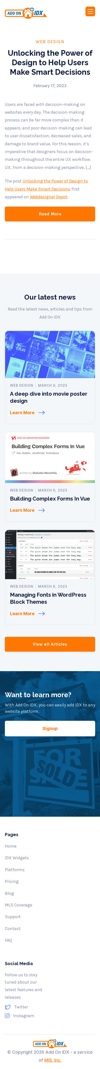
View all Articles (50, 644)
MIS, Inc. (52, 1060)
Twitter (21, 1007)
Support (13, 916)
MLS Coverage (18, 905)
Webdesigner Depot (48, 197)
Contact (13, 928)
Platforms (15, 869)
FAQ (8, 940)
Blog (9, 893)
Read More (50, 214)
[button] (90, 11)
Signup (50, 728)
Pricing (12, 881)
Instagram (23, 1015)
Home (11, 846)
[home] (31, 13)
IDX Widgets (17, 857)
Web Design (50, 41)
